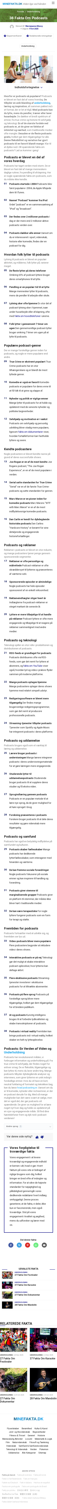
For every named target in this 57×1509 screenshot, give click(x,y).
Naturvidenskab (19, 1442)
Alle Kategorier (29, 1453)
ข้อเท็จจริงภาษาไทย (10, 1494)
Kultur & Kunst (40, 1428)
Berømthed (27, 1428)
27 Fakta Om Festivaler (26, 1275)
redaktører (27, 1195)
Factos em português (11, 1486)
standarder (15, 1187)
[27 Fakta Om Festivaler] (7, 1275)
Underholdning (33, 12)
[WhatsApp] (35, 1245)
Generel (31, 1435)
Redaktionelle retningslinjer (40, 36)
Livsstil (28, 1439)
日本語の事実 (22, 1490)
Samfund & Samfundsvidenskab (33, 1446)
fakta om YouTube (32, 665)
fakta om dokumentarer (30, 431)
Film (8, 1442)
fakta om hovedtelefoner (28, 316)
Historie (41, 1435)
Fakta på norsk (40, 1475)
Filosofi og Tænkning (39, 1442)
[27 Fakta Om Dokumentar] (7, 1295)
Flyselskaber (13, 1428)
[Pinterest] (27, 1245)
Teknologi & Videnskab (16, 1449)
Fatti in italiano (26, 1483)
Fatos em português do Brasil (34, 1486)
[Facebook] (10, 1245)
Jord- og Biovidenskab (19, 1432)
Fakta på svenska (24, 1475)
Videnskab (11, 1446)
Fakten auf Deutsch (10, 1483)
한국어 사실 (35, 1490)
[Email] (44, 1245)
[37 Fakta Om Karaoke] (7, 1285)
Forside (20, 12)
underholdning (42, 103)
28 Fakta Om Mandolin (26, 1305)
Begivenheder (39, 1432)
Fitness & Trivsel (17, 1435)
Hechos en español (42, 1483)
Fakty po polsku (8, 1490)
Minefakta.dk (12, 3)
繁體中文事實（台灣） (29, 1494)
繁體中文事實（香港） (11, 1498)
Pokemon (43, 1449)
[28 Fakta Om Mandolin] (7, 1305)
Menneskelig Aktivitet (12, 1439)
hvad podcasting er (27, 1087)
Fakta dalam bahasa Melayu (34, 1498)
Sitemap (42, 1453)
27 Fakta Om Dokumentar (27, 1295)
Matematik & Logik (43, 1439)
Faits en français (30, 1479)
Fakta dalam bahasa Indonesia (15, 1502)
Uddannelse (13, 1453)
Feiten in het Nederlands (12, 1479)
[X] (19, 1245)
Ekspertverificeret (14, 36)
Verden (33, 1449)
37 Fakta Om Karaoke (25, 1285)
